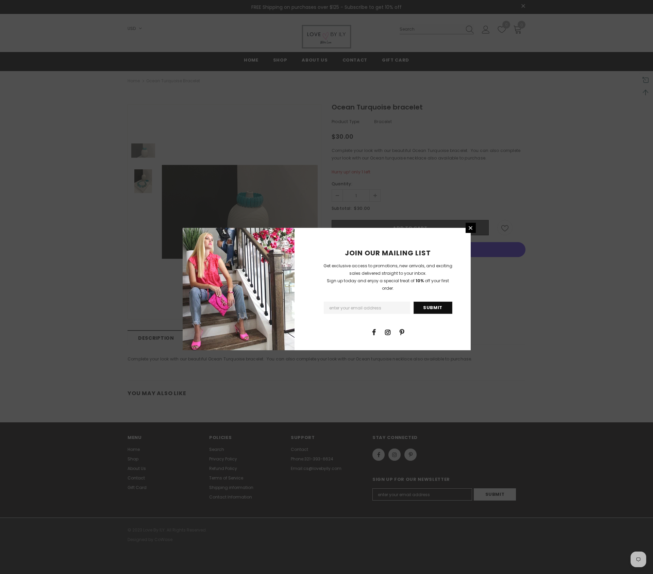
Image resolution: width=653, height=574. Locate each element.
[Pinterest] (402, 332)
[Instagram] (388, 332)
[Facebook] (374, 332)
